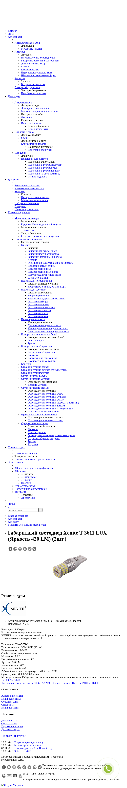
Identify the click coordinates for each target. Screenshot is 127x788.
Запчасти (20, 78)
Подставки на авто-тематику (44, 173)
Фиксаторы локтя (38, 313)
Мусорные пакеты (31, 48)
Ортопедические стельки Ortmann (47, 396)
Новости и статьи (13, 735)
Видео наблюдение (32, 123)
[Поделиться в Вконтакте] (24, 549)
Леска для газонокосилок (35, 108)
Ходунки (33, 444)
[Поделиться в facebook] (10, 549)
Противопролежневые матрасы (45, 420)
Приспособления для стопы (43, 411)
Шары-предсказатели (27, 209)
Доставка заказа (10, 720)
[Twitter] (29, 767)
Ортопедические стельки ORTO (46, 399)
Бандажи (26, 245)
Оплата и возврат (61, 683)
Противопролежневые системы (39, 414)
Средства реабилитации (34, 423)
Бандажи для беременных (42, 251)
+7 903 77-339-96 (10, 680)
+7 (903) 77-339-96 (40, 683)
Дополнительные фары (34, 63)
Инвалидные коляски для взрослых (48, 328)
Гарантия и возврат (12, 726)
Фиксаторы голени (38, 304)
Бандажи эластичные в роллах (45, 256)
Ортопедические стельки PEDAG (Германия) (53, 402)
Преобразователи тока (33, 93)
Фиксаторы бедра (38, 301)
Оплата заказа (9, 723)
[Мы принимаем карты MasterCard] (15, 775)
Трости (32, 441)
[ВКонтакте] (9, 767)
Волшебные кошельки (27, 185)
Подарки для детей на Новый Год (33, 748)
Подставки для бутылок (34, 158)
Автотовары (15, 36)
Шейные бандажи (38, 277)
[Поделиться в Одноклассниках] (19, 549)
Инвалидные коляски (33, 319)
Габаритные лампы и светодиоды (40, 60)
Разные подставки (38, 176)
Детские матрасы (37, 384)
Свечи (24, 137)
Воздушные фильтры (33, 84)
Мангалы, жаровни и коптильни (39, 111)
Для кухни (20, 152)
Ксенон (25, 66)
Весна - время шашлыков (28, 745)
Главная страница (18, 515)
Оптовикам (7, 704)
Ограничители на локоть (35, 366)
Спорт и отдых (16, 447)
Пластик (26, 482)
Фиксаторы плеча (38, 316)
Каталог (12, 30)
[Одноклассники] (14, 767)
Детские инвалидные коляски (44, 325)
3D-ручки (26, 480)
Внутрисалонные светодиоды (38, 57)
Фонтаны (26, 117)
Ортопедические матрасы (35, 378)
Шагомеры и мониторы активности (35, 459)
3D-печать (20, 471)
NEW (11, 33)
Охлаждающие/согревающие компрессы (50, 262)
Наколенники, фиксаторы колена (46, 298)
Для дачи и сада (23, 102)
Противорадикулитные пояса (44, 274)
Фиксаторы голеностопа (41, 307)
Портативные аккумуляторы (31, 488)
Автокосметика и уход (27, 42)
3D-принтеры (29, 477)
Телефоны (20, 491)
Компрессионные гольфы (42, 361)
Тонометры (27, 230)
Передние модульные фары (36, 72)
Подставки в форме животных (45, 164)
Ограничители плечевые (35, 372)
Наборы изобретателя (27, 203)
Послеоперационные (39, 268)
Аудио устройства (25, 485)
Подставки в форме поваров (44, 170)
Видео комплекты (38, 129)
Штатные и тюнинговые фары (38, 75)
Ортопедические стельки (35, 387)
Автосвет (20, 51)
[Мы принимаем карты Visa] (9, 775)
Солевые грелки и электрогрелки (40, 236)
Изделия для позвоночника (36, 280)
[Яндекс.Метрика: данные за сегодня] (12, 785)
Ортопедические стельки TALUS (46, 405)
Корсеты (26, 364)
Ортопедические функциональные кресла (51, 435)
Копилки (20, 191)
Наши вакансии (10, 707)
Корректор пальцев (38, 295)
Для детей (13, 179)
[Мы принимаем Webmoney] (4, 775)
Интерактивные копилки (35, 197)
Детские (32, 259)
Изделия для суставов (33, 289)
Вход (12, 503)
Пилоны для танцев (26, 453)
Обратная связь (10, 701)
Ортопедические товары (28, 239)
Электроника (15, 462)
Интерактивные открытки (29, 188)
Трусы (31, 343)
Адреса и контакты (12, 695)
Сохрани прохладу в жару (28, 742)
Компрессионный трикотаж (36, 346)
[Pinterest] (39, 767)
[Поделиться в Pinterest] (34, 549)
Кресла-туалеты (37, 432)
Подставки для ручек (40, 149)
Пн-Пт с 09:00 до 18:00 (85, 683)
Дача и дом (14, 96)
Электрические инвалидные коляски (48, 331)
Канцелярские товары (33, 143)
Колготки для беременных (43, 358)
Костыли (33, 429)
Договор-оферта (10, 729)
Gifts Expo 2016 (22, 751)
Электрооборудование (27, 87)
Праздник (20, 206)
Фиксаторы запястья (39, 310)
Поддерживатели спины (41, 265)
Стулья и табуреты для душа (44, 438)
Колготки (33, 355)
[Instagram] (34, 767)
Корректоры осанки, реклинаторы (47, 286)
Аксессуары (28, 497)
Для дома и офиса (25, 132)
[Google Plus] (19, 767)
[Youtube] (24, 767)
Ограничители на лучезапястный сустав (44, 369)
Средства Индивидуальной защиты (41, 224)
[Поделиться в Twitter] (29, 549)
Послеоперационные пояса (43, 271)
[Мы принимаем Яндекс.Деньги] (20, 775)
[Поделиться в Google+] (15, 549)
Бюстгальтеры (36, 340)
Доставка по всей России (15, 683)
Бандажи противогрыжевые (43, 253)
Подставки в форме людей (43, 167)
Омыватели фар (30, 69)
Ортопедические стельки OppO (45, 393)
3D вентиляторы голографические (34, 468)
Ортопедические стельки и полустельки (50, 408)
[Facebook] (3, 767)
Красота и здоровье (19, 212)
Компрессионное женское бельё (39, 334)
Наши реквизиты (11, 698)
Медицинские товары (27, 218)
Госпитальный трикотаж (41, 352)
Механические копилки (34, 200)
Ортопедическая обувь (34, 375)
